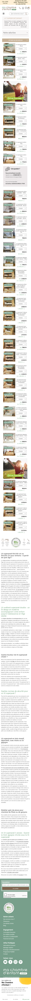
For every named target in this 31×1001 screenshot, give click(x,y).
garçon (3, 625)
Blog (4, 925)
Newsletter (6, 882)
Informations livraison (9, 945)
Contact (5, 954)
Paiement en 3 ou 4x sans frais (7, 544)
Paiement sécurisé (8, 938)
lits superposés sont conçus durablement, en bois (15, 767)
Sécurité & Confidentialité (10, 936)
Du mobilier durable (8, 934)
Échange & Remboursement (11, 949)
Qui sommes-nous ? (9, 919)
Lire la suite (24, 26)
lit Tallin (13, 661)
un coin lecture (19, 589)
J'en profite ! (16, 888)
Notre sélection (9, 33)
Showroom (6, 921)
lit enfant (21, 874)
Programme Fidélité (8, 951)
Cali (6, 848)
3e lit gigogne (24, 749)
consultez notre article (12, 872)
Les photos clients (8, 923)
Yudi (2, 848)
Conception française (9, 932)
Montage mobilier (8, 947)
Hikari (7, 633)
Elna (3, 633)
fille (23, 624)
